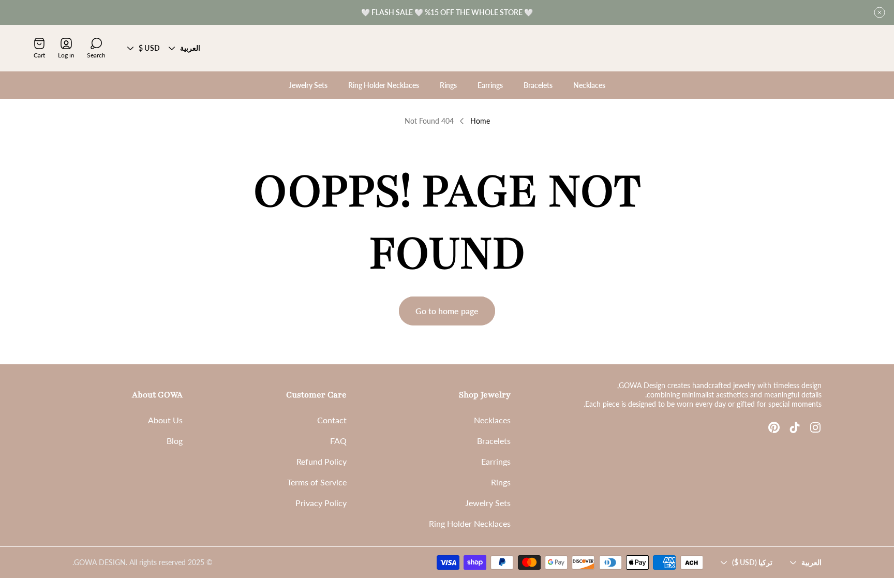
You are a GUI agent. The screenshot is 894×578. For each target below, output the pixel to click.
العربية (190, 47)
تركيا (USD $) (752, 562)
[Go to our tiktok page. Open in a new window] (794, 427)
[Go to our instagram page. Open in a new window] (815, 427)
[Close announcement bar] (879, 12)
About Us (165, 420)
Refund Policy (321, 461)
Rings (501, 482)
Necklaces (492, 420)
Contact (332, 420)
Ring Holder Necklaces (470, 523)
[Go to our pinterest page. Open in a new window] (774, 427)
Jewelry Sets (488, 503)
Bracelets (494, 441)
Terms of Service (317, 482)
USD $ (149, 47)
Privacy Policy (321, 503)
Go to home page (447, 311)
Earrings (496, 461)
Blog (175, 441)
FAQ (338, 441)
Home (480, 120)
